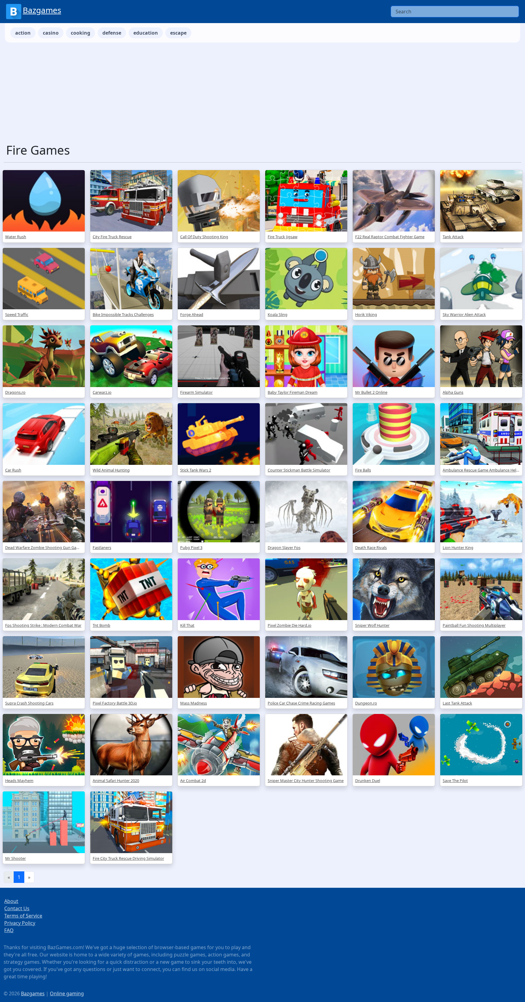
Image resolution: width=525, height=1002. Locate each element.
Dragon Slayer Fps (284, 547)
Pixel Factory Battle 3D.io (115, 703)
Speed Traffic (16, 314)
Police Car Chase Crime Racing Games (301, 703)
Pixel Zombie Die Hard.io (289, 625)
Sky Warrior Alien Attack (464, 314)
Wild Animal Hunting (111, 470)
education (145, 32)
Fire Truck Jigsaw (282, 236)
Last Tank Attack (457, 703)
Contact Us (16, 908)
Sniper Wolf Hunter (372, 625)
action (23, 32)
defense (111, 32)
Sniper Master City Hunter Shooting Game (306, 780)
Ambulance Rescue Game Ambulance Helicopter (481, 470)
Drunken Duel (367, 780)
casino (51, 32)
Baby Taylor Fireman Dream (292, 392)
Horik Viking (366, 314)
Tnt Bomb (101, 625)
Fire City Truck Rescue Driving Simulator (128, 858)
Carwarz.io (102, 392)
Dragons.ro (15, 392)
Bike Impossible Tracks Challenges (123, 314)
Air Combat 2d (193, 780)
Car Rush (13, 470)
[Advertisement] (262, 97)
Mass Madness (193, 703)
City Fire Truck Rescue (112, 236)
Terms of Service (23, 915)
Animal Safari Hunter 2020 (116, 780)
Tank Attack (453, 236)
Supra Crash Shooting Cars (29, 703)
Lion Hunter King (458, 547)
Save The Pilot (455, 780)
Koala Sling (277, 314)
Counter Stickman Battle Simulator (299, 470)
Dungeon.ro (366, 703)
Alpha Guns (453, 392)
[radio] (262, 516)
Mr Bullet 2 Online (371, 392)
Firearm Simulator (196, 392)
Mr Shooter (15, 858)
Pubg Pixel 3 (191, 547)
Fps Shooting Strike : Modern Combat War (43, 625)
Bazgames (42, 10)
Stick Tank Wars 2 (195, 470)
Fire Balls (363, 470)
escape (178, 32)
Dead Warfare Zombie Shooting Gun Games (43, 547)
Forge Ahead (191, 314)
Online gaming (67, 993)
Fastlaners (102, 547)
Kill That (187, 625)
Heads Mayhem (19, 780)
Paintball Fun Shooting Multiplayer (474, 625)
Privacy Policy (19, 923)
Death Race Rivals (371, 547)
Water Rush (15, 236)
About (11, 901)
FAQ (9, 930)
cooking (80, 32)
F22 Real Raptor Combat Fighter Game (389, 236)
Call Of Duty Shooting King (204, 236)
